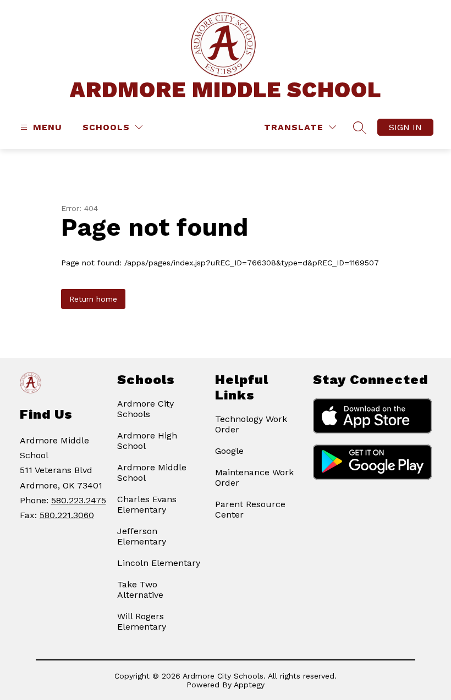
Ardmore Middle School (151, 472)
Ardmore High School (147, 440)
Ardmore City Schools (145, 408)
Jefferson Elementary (141, 536)
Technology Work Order (251, 424)
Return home (93, 299)
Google (229, 451)
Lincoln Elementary (158, 563)
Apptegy (249, 684)
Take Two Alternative (140, 589)
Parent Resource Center (250, 509)
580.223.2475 (78, 500)
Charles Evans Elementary (147, 504)
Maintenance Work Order (254, 477)
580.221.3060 (67, 515)
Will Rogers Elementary (141, 621)
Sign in (405, 127)
